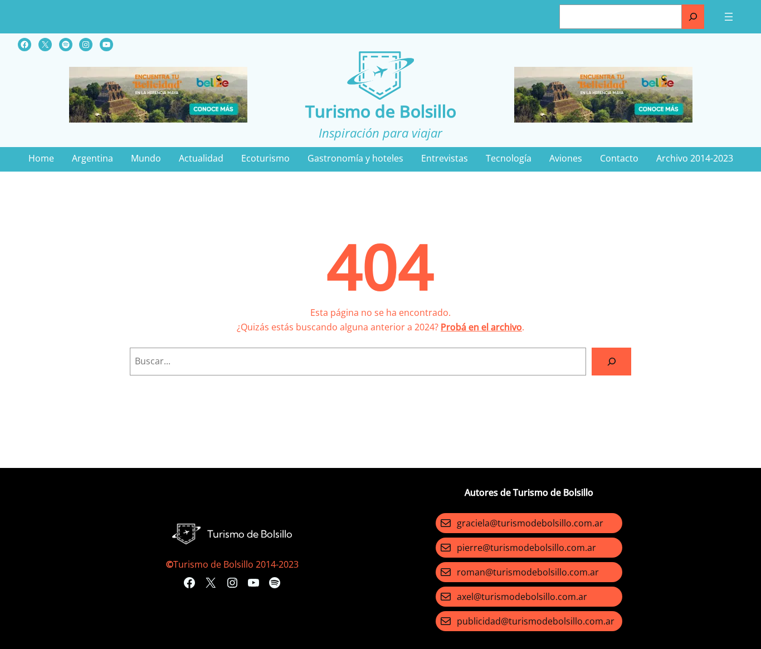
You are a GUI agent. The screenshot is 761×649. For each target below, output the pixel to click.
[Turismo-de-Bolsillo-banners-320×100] (158, 119)
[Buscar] (693, 16)
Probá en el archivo (481, 327)
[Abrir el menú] (728, 16)
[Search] (611, 361)
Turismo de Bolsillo (380, 111)
